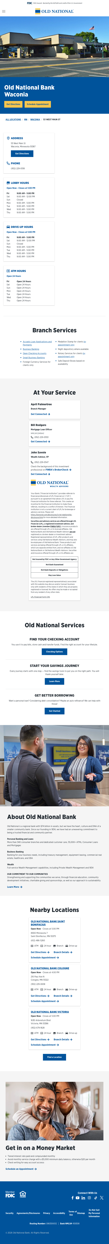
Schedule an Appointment (19, 1169)
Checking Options (54, 651)
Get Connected (39, 414)
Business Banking (31, 349)
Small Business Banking (34, 357)
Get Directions (14, 104)
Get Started (54, 711)
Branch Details (61, 952)
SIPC (58, 526)
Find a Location (54, 1057)
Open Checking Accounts (34, 353)
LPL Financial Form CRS (40, 597)
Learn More (54, 681)
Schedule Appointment (38, 104)
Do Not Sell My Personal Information (94, 1213)
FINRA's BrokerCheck (57, 469)
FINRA (53, 526)
